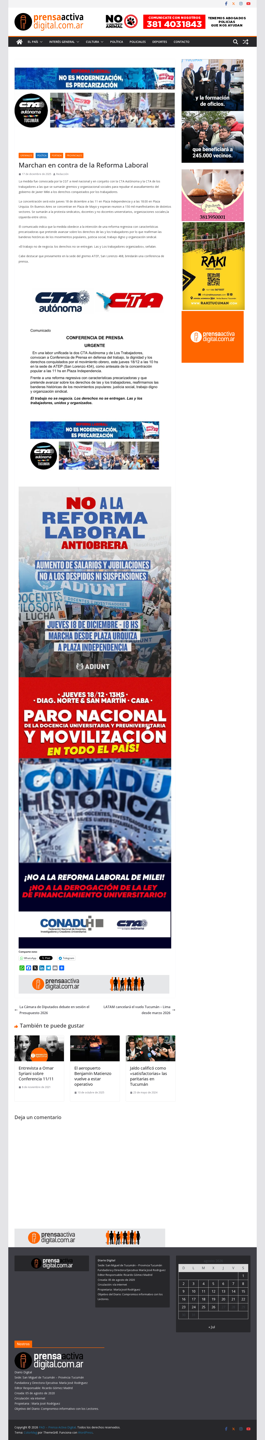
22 (243, 1299)
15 (243, 1291)
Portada (56, 155)
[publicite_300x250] (213, 314)
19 (213, 1299)
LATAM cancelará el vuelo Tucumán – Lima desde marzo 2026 (137, 1010)
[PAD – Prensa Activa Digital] (19, 42)
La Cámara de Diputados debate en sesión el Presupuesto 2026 (54, 1010)
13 (223, 1291)
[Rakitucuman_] (214, 225)
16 (184, 1299)
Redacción (62, 174)
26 (213, 1307)
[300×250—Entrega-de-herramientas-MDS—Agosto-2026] (213, 62)
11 (203, 1291)
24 (193, 1307)
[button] (40, 42)
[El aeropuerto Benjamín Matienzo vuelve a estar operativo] (95, 1038)
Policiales (138, 42)
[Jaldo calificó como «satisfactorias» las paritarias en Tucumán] (150, 1038)
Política (116, 42)
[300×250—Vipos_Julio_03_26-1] (213, 114)
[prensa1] (94, 978)
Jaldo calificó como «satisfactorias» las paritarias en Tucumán (148, 1076)
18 (203, 1299)
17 (193, 1299)
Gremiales (26, 155)
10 (193, 1291)
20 (223, 1299)
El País (33, 42)
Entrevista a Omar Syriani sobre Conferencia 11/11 (36, 1073)
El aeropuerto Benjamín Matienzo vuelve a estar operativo (92, 1076)
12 (213, 1291)
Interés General (62, 42)
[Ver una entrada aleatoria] (246, 42)
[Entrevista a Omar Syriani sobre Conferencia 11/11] (39, 1038)
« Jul (211, 1327)
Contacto (181, 42)
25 (203, 1307)
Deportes (159, 42)
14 (233, 1291)
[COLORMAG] (48, 1355)
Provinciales (74, 155)
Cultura (92, 42)
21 (233, 1299)
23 (184, 1307)
